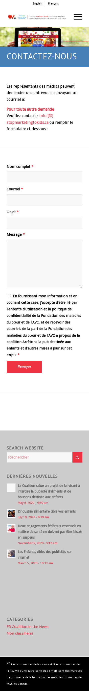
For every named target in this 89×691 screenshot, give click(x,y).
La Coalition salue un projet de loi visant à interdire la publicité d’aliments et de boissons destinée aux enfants (49, 491)
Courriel (15, 189)
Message (16, 234)
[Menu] (75, 17)
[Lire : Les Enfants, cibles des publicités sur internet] (11, 553)
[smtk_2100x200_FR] (37, 17)
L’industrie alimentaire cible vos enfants (47, 511)
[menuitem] (37, 4)
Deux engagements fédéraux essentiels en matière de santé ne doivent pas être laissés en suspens (50, 531)
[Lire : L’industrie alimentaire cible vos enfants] (11, 513)
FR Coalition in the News (27, 626)
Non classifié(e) (20, 633)
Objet (13, 212)
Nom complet (20, 166)
